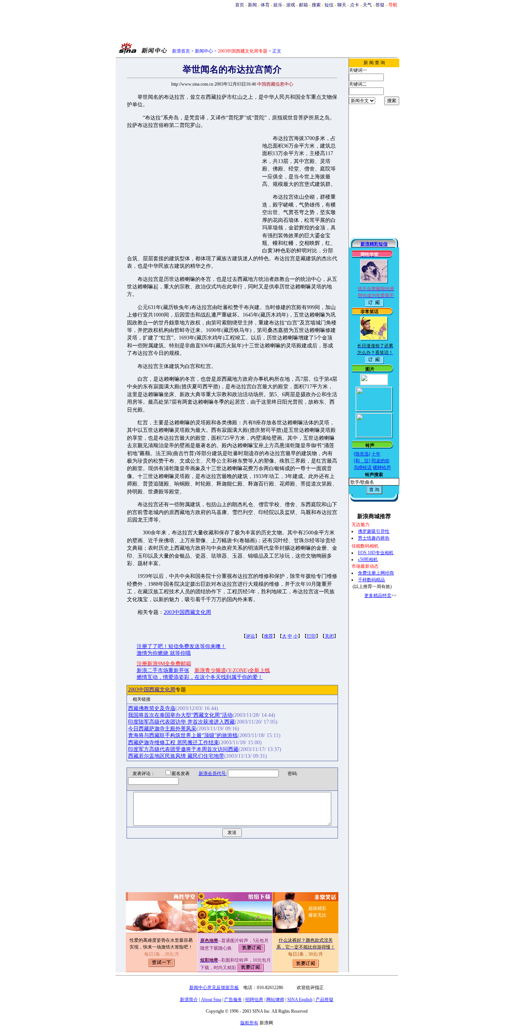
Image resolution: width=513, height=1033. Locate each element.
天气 (367, 5)
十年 (375, 454)
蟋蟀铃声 (382, 467)
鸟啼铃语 (363, 467)
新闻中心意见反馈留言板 (214, 987)
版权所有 (249, 1022)
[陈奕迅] (362, 454)
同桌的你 (380, 460)
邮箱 (303, 5)
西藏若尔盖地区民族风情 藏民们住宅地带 (176, 756)
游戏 (290, 5)
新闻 (252, 5)
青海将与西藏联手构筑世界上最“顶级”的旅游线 (183, 735)
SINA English (299, 999)
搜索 (316, 5)
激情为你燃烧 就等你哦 (164, 653)
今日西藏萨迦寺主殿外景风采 (162, 728)
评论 (250, 636)
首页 (239, 5)
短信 (328, 5)
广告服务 (233, 999)
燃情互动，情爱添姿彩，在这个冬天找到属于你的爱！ (200, 677)
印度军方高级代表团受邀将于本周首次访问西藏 (183, 749)
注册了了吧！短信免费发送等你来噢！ (181, 646)
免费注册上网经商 (376, 573)
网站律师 (275, 999)
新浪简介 (189, 999)
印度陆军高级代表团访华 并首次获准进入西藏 (181, 722)
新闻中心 (204, 51)
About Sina (211, 999)
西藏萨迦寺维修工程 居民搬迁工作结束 (173, 742)
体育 (265, 5)
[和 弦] (362, 460)
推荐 (268, 636)
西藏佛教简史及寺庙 (151, 708)
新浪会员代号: (213, 773)
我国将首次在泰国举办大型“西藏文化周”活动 (180, 715)
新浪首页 (181, 51)
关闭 (329, 636)
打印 (311, 636)
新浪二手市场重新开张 (163, 670)
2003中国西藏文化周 (187, 612)
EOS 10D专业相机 (376, 552)
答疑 (380, 5)
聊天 (341, 5)
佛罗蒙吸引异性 (373, 531)
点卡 (354, 5)
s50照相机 (368, 559)
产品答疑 (324, 999)
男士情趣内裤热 (373, 538)
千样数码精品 (371, 579)
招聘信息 (254, 999)
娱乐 (277, 5)
